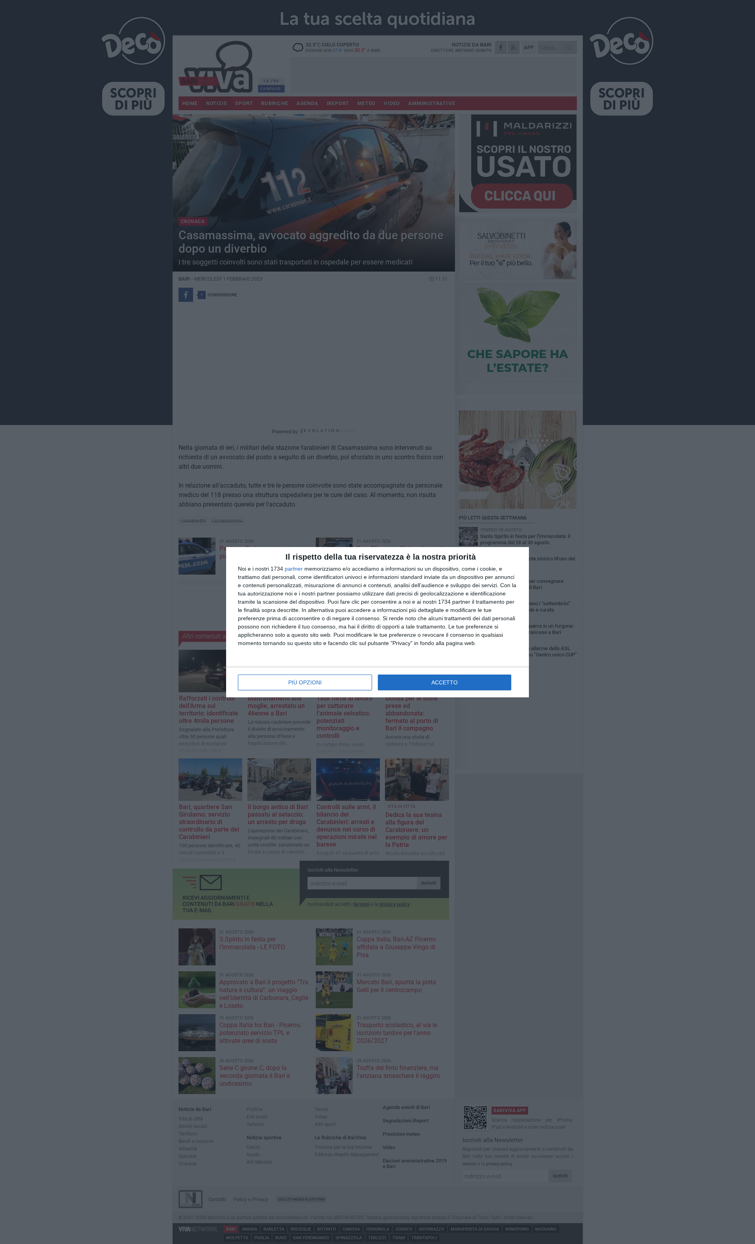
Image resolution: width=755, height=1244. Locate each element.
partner (294, 568)
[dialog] (377, 622)
